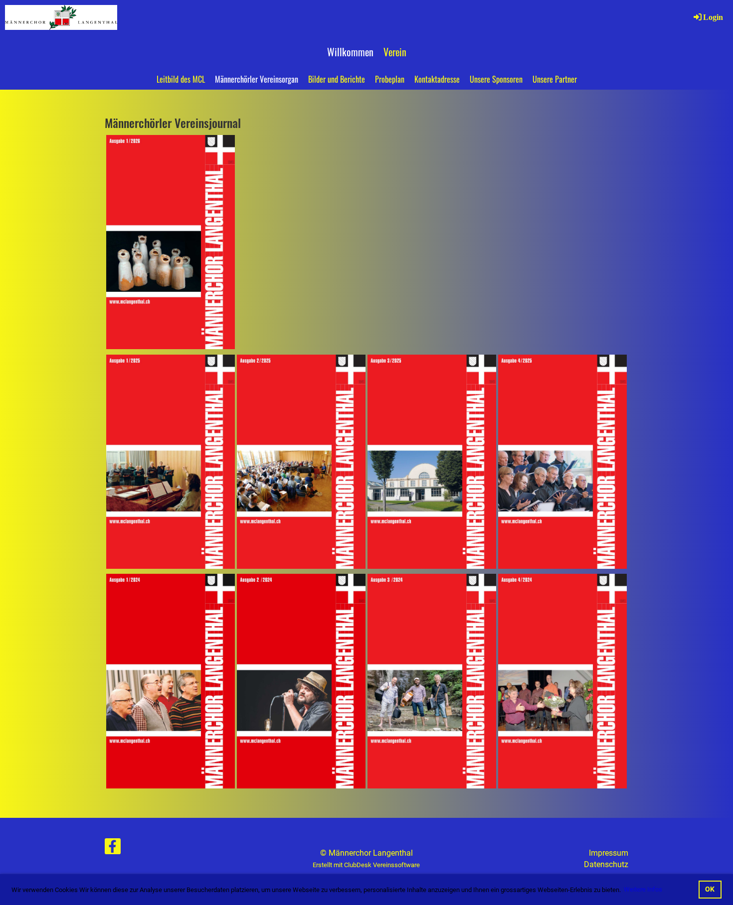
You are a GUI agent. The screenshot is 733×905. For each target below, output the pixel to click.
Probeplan (389, 79)
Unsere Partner (555, 79)
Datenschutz (606, 864)
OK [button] (710, 889)
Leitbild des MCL (181, 79)
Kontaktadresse (437, 79)
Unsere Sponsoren (496, 79)
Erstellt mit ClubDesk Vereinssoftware (366, 865)
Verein (394, 51)
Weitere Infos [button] (643, 889)
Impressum (608, 853)
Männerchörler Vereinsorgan (256, 79)
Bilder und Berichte (336, 79)
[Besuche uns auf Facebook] (113, 848)
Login (713, 17)
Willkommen (350, 51)
